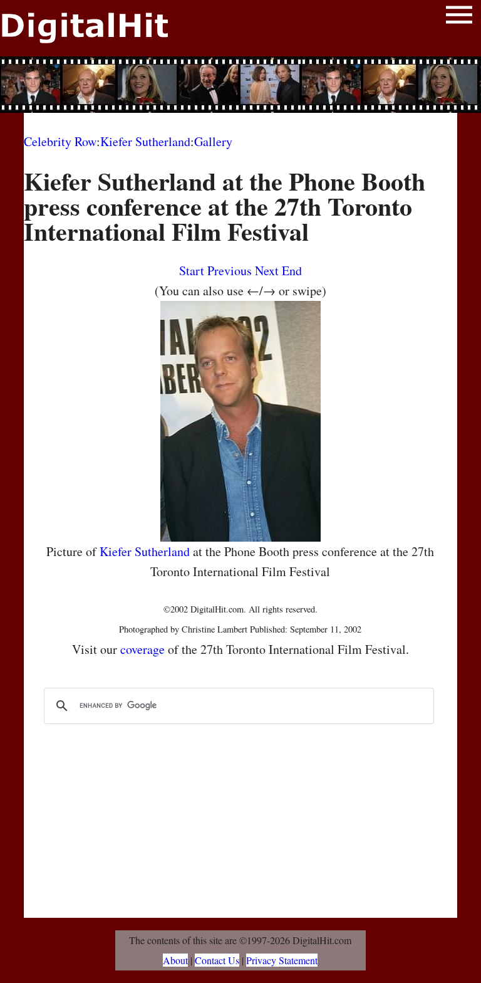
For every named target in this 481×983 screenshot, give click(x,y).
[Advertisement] (240, 84)
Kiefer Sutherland (145, 141)
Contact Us (217, 960)
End (292, 270)
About (175, 960)
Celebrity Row (60, 141)
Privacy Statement (282, 960)
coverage (142, 649)
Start (191, 270)
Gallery (213, 141)
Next (267, 270)
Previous (229, 270)
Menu (459, 17)
